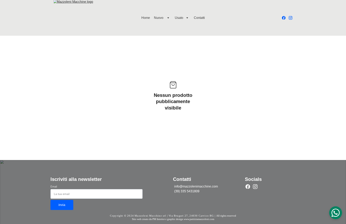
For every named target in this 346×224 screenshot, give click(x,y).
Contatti (199, 17)
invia (61, 205)
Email (53, 186)
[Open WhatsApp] (335, 212)
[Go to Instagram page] (290, 18)
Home (145, 17)
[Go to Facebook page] (285, 18)
